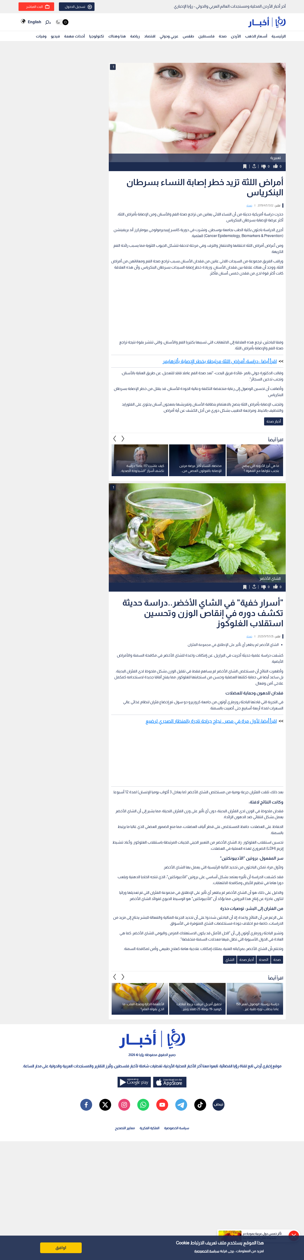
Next (115, 438)
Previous (123, 438)
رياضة (135, 36)
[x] (105, 1105)
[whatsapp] (143, 1105)
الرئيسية (278, 36)
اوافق (60, 1247)
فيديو (55, 36)
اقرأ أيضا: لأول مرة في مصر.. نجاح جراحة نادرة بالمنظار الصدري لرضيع (211, 721)
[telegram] (181, 1105)
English (34, 22)
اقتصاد (149, 36)
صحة (223, 36)
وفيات (41, 36)
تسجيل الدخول (75, 7)
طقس (188, 36)
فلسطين (206, 36)
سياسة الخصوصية (206, 1251)
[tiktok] (200, 1105)
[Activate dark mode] (61, 22)
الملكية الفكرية (149, 1128)
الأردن (236, 36)
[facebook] (86, 1105)
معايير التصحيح (125, 1128)
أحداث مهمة (74, 36)
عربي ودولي (169, 36)
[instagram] (124, 1105)
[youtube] (162, 1105)
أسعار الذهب (256, 36)
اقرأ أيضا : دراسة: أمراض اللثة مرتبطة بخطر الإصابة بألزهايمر (220, 361)
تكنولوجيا (96, 36)
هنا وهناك (117, 36)
